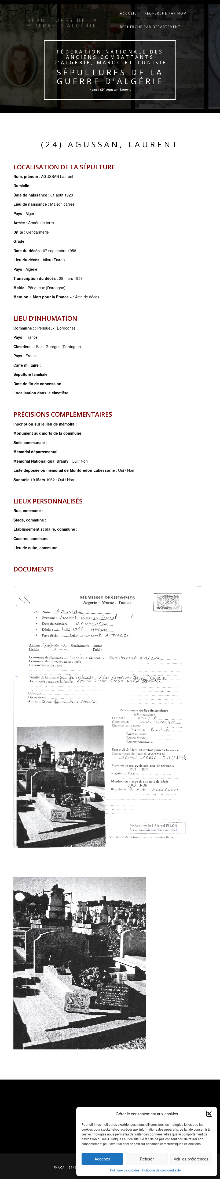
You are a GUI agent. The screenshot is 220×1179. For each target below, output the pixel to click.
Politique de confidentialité (161, 1170)
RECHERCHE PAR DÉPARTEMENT (150, 26)
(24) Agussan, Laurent (110, 144)
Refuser (147, 1159)
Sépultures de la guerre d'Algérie (110, 77)
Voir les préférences (191, 1159)
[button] (209, 1113)
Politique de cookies (125, 1170)
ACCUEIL (128, 13)
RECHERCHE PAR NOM (166, 13)
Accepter (102, 1159)
